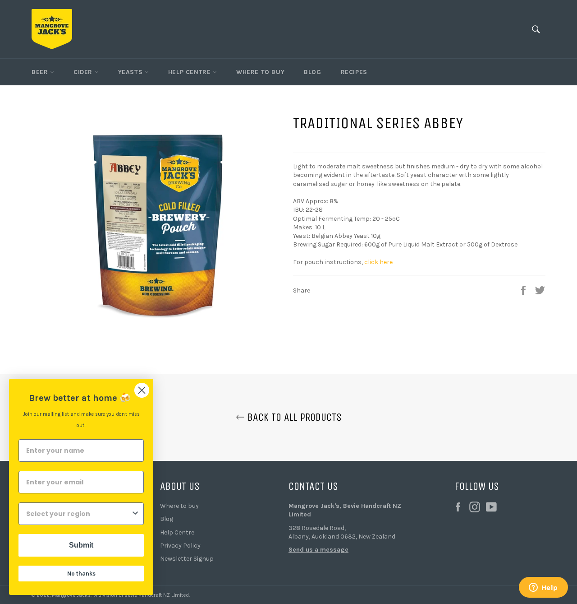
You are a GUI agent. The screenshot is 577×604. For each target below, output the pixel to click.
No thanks (81, 573)
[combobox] (78, 514)
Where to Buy (260, 72)
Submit (81, 545)
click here (378, 262)
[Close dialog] (142, 390)
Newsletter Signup (187, 558)
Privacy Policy (180, 545)
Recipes (354, 72)
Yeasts (131, 72)
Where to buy (179, 506)
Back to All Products (293, 417)
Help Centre (190, 72)
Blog (312, 72)
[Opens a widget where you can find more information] (543, 588)
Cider (84, 72)
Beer (41, 72)
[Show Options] (135, 514)
